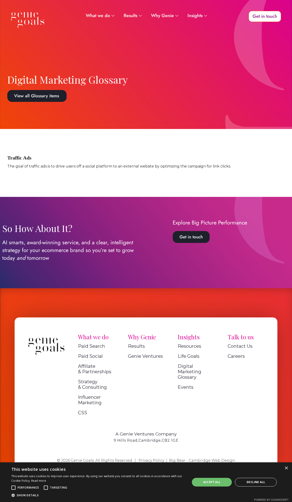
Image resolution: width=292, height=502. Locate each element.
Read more (38, 481)
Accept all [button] (212, 482)
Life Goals (188, 356)
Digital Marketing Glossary (189, 371)
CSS (82, 412)
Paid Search (91, 346)
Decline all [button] (256, 482)
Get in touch (191, 237)
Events (185, 387)
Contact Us (240, 346)
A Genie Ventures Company (146, 434)
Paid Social (90, 356)
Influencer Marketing (90, 399)
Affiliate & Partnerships (94, 368)
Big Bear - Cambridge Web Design (202, 460)
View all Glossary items (36, 96)
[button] (13, 487)
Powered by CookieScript (271, 499)
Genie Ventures (145, 356)
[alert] (146, 482)
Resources (189, 346)
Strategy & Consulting (92, 384)
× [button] (286, 468)
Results (136, 346)
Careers (236, 356)
